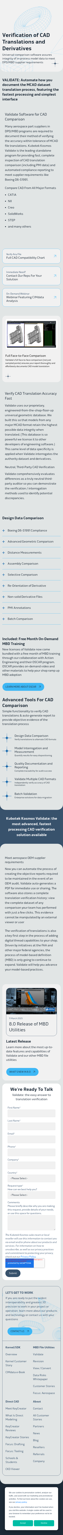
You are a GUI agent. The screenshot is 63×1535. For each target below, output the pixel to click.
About (37, 1401)
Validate (38, 1354)
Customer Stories (44, 1386)
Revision (38, 1361)
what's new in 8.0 (20, 1071)
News (36, 1433)
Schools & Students (12, 1460)
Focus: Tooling (14, 1451)
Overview (11, 1354)
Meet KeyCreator (16, 1408)
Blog (36, 1440)
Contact (38, 1408)
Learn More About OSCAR (21, 686)
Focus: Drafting (15, 1444)
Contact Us (18, 1331)
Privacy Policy (28, 1256)
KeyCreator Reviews (12, 1428)
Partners (38, 1426)
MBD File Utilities (44, 1347)
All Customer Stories (41, 1417)
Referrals (38, 1454)
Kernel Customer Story (16, 1363)
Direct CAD (12, 1401)
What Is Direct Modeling (14, 1417)
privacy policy (21, 1502)
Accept (23, 1523)
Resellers (39, 1447)
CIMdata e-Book (15, 1372)
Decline (44, 1523)
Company (39, 1461)
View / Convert (42, 1368)
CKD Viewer (13, 1469)
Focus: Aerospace (44, 1393)
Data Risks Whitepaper (40, 1377)
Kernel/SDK (13, 1347)
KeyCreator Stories (17, 1437)
